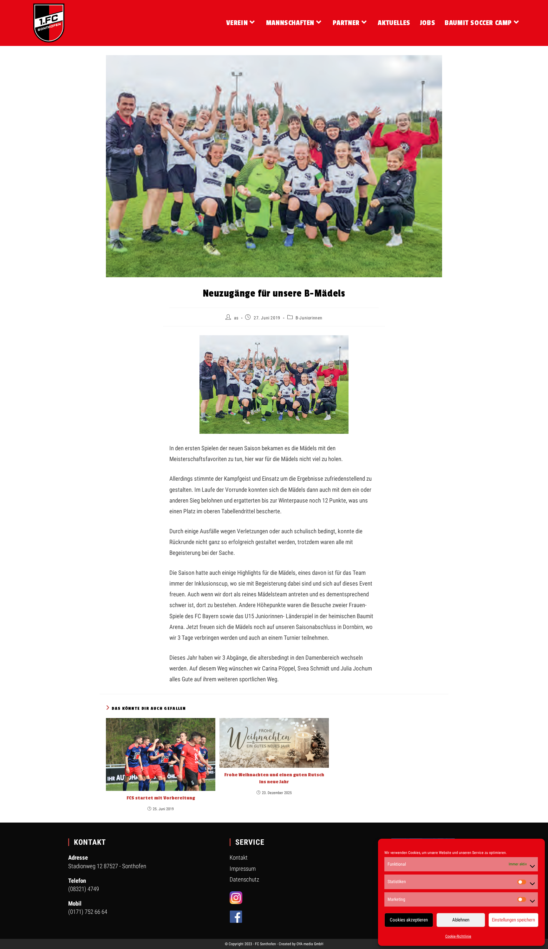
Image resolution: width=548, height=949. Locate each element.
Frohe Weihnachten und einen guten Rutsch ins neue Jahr (274, 778)
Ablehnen (460, 920)
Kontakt (239, 857)
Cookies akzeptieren (409, 920)
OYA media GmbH (310, 944)
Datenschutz (244, 879)
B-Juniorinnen (309, 317)
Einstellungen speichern (513, 920)
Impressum (243, 868)
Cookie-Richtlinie (458, 936)
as (236, 317)
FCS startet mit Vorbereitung (161, 798)
